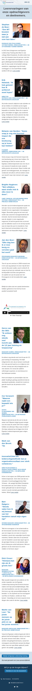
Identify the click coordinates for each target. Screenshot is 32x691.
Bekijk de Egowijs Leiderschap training (15, 656)
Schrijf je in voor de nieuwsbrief (16, 671)
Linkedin (17, 687)
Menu (26, 2)
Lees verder (16, 71)
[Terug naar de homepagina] (8, 2)
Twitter (15, 687)
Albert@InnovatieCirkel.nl (17, 682)
